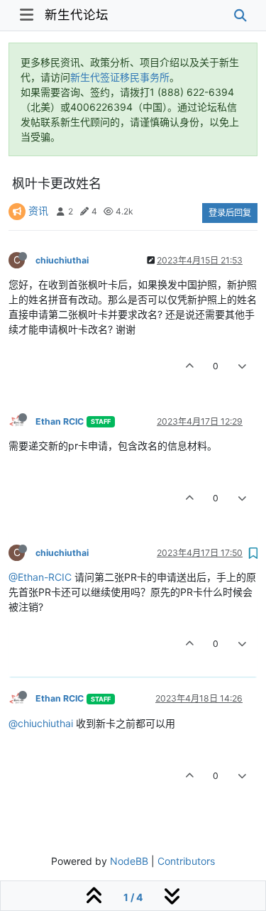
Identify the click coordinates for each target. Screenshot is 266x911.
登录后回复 (230, 212)
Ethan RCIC (59, 421)
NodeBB (129, 861)
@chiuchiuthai (41, 723)
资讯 (38, 210)
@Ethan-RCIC (40, 577)
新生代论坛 (77, 14)
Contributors (186, 861)
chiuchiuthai (62, 260)
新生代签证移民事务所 (120, 77)
